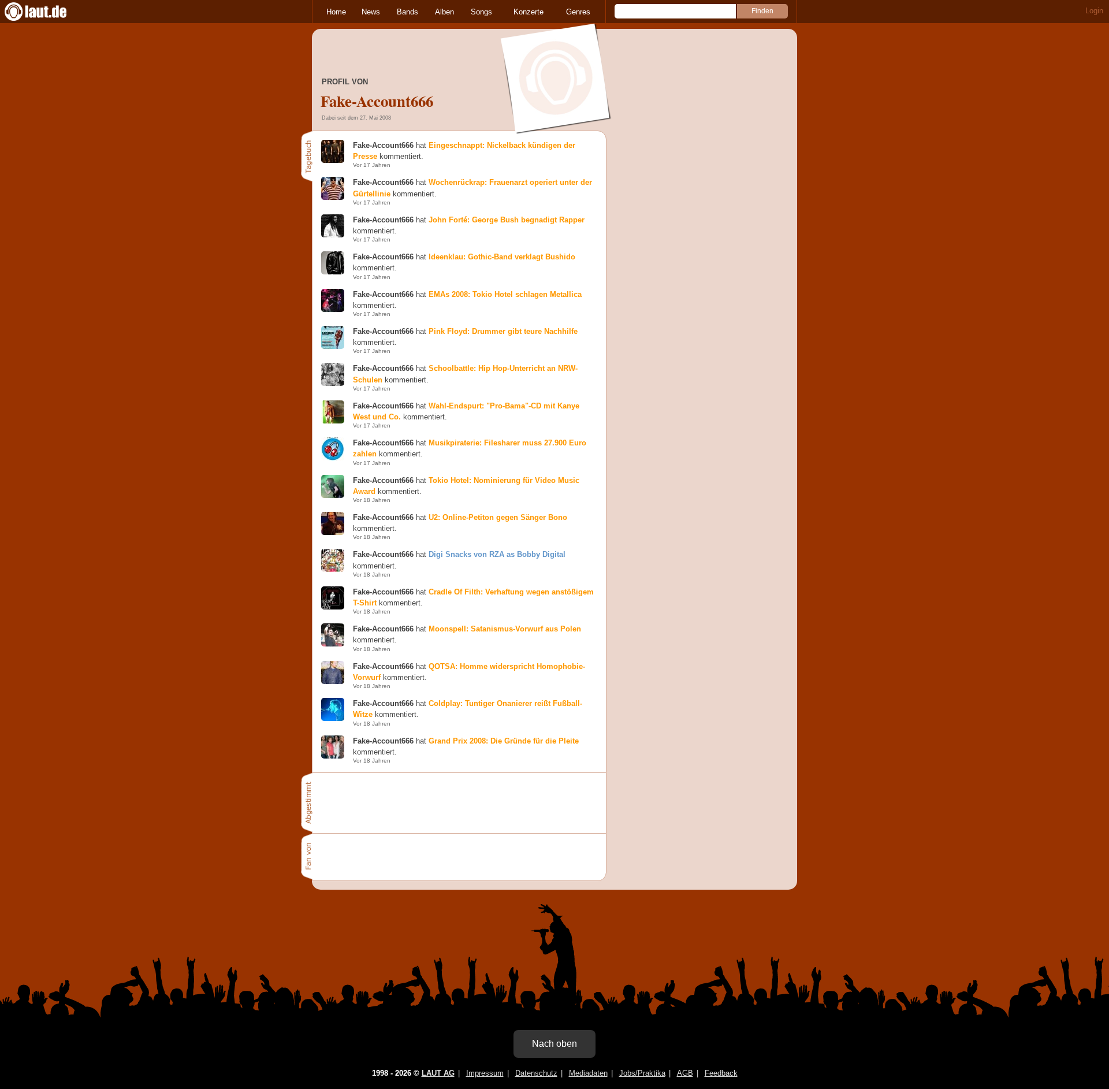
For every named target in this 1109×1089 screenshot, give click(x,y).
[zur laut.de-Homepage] (46, 11)
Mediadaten (588, 1073)
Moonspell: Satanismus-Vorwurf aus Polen (505, 629)
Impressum (485, 1073)
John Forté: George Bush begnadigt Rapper (507, 219)
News (371, 12)
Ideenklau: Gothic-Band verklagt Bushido (502, 256)
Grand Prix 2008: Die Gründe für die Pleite (504, 741)
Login (1094, 10)
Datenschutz (536, 1073)
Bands (407, 12)
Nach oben (554, 1044)
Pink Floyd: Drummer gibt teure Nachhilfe (503, 331)
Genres (578, 12)
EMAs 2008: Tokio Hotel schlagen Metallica (505, 294)
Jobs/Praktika (642, 1073)
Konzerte (528, 12)
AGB (685, 1073)
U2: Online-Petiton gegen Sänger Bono (498, 517)
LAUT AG (438, 1073)
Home (336, 12)
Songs (481, 12)
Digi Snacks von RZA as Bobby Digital (497, 554)
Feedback (721, 1073)
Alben (444, 12)
